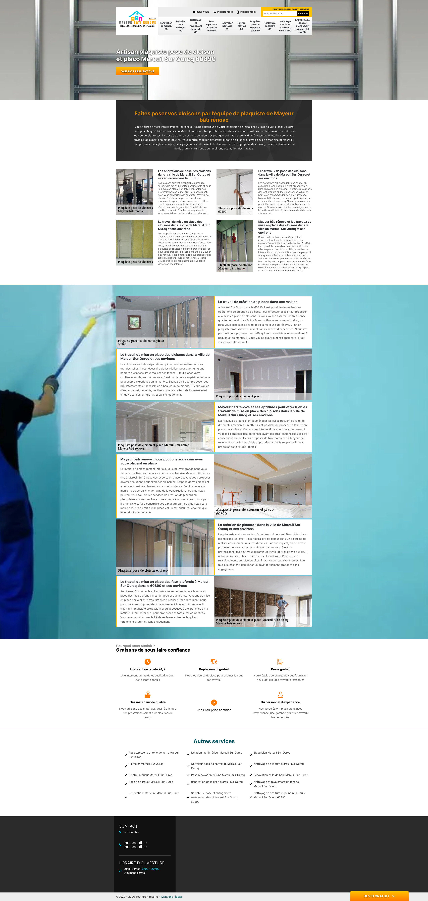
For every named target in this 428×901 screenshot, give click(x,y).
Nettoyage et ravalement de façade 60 (196, 25)
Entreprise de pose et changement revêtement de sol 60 (302, 25)
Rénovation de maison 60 (166, 25)
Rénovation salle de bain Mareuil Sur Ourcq (281, 775)
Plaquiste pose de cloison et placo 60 (255, 26)
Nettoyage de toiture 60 (270, 25)
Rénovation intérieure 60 (227, 25)
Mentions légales (172, 896)
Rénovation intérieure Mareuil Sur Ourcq (154, 793)
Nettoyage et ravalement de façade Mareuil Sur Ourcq (276, 784)
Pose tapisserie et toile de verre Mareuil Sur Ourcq (154, 755)
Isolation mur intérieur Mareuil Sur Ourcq (216, 752)
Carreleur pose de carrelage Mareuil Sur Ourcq (216, 766)
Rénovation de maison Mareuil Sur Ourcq (217, 781)
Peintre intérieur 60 (241, 25)
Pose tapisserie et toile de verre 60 (211, 26)
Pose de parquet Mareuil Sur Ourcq (151, 781)
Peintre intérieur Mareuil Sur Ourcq (150, 775)
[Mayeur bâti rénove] (137, 19)
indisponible (202, 11)
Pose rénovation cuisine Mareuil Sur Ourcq (218, 775)
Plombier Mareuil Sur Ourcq (146, 763)
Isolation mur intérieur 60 (181, 26)
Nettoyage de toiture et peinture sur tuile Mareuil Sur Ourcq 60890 (280, 795)
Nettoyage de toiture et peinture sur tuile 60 (285, 26)
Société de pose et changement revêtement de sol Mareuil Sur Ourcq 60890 (214, 797)
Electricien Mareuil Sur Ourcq (272, 752)
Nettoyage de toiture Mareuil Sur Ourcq (279, 763)
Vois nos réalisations (137, 71)
